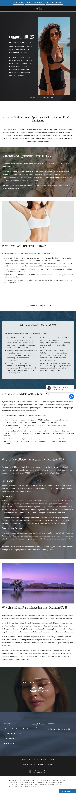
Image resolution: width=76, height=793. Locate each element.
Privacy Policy (41, 764)
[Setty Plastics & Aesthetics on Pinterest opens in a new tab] (27, 728)
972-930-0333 (31, 786)
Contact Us (38, 697)
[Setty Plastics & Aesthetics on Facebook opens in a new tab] (9, 728)
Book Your (38, 687)
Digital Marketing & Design (40, 771)
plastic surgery (28, 629)
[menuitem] (5, 728)
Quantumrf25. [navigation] (46, 97)
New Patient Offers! (35, 3)
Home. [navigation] (25, 97)
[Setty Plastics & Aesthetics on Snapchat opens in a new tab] (23, 728)
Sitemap (50, 764)
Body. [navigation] (33, 97)
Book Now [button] (18, 3)
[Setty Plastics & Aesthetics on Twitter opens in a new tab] (12, 728)
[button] (3, 9)
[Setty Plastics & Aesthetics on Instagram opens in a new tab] (5, 728)
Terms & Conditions (29, 764)
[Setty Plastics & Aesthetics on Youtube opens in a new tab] (16, 728)
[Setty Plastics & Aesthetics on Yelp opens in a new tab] (20, 728)
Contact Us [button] (67, 791)
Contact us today (26, 656)
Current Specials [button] (54, 3)
